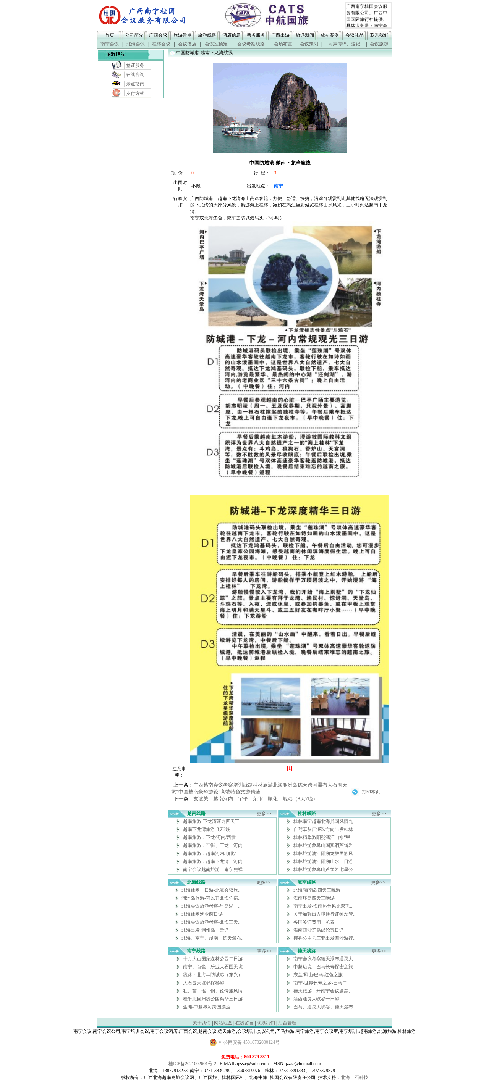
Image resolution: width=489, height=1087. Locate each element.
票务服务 (256, 35)
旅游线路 (207, 35)
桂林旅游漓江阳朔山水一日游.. (324, 861)
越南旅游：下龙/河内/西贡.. (210, 837)
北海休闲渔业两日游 (202, 914)
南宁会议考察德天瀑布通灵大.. (324, 958)
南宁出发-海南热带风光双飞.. (322, 906)
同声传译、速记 (344, 44)
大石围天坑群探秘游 (203, 982)
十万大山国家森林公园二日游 (213, 958)
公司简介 (134, 35)
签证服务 (135, 65)
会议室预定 (216, 44)
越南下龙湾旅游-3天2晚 (206, 829)
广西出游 (280, 35)
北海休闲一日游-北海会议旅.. (210, 890)
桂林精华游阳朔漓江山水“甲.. (323, 837)
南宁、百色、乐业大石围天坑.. (214, 966)
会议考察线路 (251, 44)
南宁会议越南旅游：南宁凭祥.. (214, 869)
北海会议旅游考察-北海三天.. (210, 922)
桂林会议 (161, 44)
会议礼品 (354, 35)
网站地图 (223, 1023)
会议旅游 (379, 44)
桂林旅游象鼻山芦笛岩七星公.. (324, 869)
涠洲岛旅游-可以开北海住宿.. (210, 898)
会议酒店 (187, 44)
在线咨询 (135, 74)
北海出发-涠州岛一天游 (205, 930)
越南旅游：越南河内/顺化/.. (210, 853)
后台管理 (287, 1023)
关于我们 (202, 1023)
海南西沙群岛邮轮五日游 (318, 930)
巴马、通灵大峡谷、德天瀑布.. (324, 1007)
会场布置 (283, 44)
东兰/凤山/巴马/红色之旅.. (319, 974)
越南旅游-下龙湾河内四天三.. (212, 821)
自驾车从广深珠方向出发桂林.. (324, 829)
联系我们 (379, 35)
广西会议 (158, 35)
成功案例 (330, 35)
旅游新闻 (305, 35)
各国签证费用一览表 (314, 922)
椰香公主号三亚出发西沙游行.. (324, 938)
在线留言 (244, 1023)
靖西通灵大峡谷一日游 (316, 999)
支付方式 (135, 93)
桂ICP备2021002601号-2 (192, 1063)
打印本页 (371, 792)
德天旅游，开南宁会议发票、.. (324, 990)
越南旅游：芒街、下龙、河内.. (214, 845)
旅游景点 (182, 35)
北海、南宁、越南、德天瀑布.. (212, 938)
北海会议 (135, 44)
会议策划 (309, 44)
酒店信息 (231, 35)
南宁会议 (109, 44)
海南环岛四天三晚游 (314, 898)
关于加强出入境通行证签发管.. (324, 914)
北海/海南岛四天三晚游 (316, 890)
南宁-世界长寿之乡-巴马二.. (321, 982)
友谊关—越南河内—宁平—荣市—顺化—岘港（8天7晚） (255, 799)
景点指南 (135, 84)
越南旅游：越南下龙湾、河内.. (214, 861)
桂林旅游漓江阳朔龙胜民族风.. (324, 853)
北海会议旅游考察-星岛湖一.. (210, 906)
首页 (109, 35)
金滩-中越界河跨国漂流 (206, 1007)
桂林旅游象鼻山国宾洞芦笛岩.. (324, 845)
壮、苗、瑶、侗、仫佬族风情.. (214, 990)
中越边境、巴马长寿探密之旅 (323, 966)
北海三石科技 (354, 1077)
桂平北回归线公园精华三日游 (213, 999)
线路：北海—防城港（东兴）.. (214, 974)
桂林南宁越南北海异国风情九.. (324, 821)
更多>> (264, 813)
